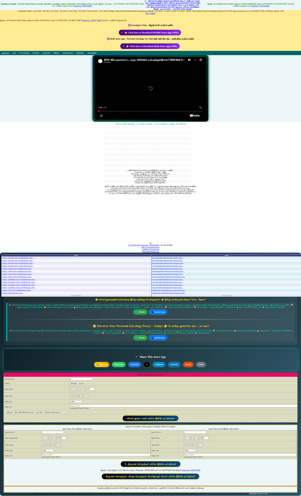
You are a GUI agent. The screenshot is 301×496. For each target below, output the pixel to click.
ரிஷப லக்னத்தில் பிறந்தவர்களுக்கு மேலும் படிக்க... (167, 260)
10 (79, 295)
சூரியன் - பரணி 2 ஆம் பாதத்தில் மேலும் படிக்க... (17, 271)
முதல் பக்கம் (5, 53)
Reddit (188, 364)
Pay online (150, 13)
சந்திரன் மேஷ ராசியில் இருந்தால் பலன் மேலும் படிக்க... (169, 290)
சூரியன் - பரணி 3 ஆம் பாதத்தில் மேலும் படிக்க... (17, 274)
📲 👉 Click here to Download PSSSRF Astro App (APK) (150, 32)
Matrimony (80, 53)
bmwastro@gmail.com (150, 252)
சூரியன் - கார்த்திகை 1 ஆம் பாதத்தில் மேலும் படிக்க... (19, 279)
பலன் (14, 53)
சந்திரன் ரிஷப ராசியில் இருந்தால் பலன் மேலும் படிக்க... (169, 293)
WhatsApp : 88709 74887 (92, 20)
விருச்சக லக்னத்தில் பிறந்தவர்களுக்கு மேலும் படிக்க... (169, 277)
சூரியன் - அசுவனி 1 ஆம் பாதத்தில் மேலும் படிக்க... (18, 258)
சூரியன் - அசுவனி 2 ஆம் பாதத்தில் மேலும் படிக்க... (18, 260)
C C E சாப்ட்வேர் (24, 53)
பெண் (81, 383)
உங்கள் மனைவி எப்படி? (52, 412)
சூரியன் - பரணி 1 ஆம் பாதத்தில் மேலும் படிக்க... (17, 269)
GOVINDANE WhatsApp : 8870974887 (144, 245)
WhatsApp (118, 364)
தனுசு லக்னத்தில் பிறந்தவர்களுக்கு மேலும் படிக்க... (168, 279)
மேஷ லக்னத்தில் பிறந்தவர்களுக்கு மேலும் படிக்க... (167, 258)
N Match (56, 53)
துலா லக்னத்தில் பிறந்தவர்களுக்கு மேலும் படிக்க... (167, 274)
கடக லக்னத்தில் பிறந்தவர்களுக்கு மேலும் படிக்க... (167, 266)
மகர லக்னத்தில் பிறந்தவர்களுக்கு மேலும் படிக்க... (167, 282)
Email (201, 364)
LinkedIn (174, 364)
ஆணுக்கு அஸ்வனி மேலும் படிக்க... (13, 293)
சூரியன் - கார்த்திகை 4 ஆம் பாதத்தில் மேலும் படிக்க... (19, 287)
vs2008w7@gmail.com (150, 249)
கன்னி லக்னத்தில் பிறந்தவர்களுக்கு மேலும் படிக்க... (168, 271)
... (81, 295)
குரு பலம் (39, 412)
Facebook (135, 364)
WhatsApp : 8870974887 (82, 6)
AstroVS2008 (92, 53)
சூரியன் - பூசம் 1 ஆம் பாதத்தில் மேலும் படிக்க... (16, 290)
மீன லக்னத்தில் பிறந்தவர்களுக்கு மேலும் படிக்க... (167, 287)
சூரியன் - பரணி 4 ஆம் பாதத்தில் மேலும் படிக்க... (17, 277)
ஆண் (75, 383)
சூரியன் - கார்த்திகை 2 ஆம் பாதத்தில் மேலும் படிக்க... (19, 282)
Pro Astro (36, 53)
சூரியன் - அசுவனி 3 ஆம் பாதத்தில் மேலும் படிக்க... (18, 263)
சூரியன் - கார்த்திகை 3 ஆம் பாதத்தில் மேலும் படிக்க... (19, 285)
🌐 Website (140, 312)
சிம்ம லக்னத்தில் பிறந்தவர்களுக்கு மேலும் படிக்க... (167, 269)
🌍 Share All (102, 365)
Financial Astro (68, 53)
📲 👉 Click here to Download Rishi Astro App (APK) (150, 46)
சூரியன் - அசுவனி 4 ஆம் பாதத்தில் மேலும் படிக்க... (18, 266)
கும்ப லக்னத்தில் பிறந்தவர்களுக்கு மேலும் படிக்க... (167, 285)
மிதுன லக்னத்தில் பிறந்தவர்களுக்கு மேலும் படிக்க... (168, 263)
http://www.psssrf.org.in (150, 247)
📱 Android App (158, 312)
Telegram (159, 364)
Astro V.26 (46, 53)
